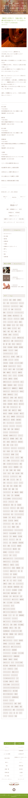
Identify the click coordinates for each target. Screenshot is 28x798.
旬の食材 (5, 410)
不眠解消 (20, 612)
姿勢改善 (8, 325)
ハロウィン (5, 555)
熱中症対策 (21, 542)
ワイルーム (20, 385)
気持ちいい (19, 344)
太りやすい (10, 400)
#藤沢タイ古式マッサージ (10, 219)
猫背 (16, 397)
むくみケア (5, 700)
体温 (20, 451)
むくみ (13, 325)
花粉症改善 (14, 649)
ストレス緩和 (16, 602)
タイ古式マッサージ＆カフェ (12, 463)
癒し (12, 331)
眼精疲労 (5, 350)
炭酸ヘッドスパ (15, 672)
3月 (22, 567)
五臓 (12, 340)
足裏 (15, 703)
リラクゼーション (13, 407)
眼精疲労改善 (16, 586)
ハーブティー (5, 571)
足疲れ (4, 318)
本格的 (4, 315)
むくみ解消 (5, 681)
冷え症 (21, 325)
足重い (15, 385)
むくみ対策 (20, 375)
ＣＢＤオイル (10, 668)
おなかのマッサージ (19, 340)
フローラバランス (6, 492)
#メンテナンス (20, 222)
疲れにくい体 (15, 596)
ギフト (22, 460)
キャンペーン (11, 539)
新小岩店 (6, 236)
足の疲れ (15, 659)
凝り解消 (5, 615)
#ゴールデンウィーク (9, 222)
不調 (16, 716)
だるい (16, 394)
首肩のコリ (12, 681)
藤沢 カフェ (6, 624)
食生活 (4, 404)
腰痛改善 (21, 388)
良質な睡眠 (17, 495)
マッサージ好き (15, 561)
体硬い (4, 331)
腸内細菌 (12, 438)
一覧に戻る (14, 197)
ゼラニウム (5, 426)
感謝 (22, 457)
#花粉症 (17, 212)
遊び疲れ (15, 574)
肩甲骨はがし (10, 394)
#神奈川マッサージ (14, 216)
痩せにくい (16, 400)
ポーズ (16, 451)
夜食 (19, 549)
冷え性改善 (10, 347)
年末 (12, 706)
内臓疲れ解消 (16, 656)
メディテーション (6, 523)
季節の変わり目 (20, 337)
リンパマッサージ (6, 653)
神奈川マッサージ (6, 561)
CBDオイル (5, 533)
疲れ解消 (18, 643)
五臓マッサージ (6, 340)
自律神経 (9, 315)
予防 (8, 407)
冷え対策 (17, 473)
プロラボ (5, 369)
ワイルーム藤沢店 (6, 498)
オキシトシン (13, 448)
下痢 (16, 489)
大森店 (5, 244)
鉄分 (11, 485)
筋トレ (22, 381)
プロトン (19, 366)
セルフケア (11, 350)
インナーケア (10, 322)
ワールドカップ (6, 454)
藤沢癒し (5, 552)
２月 (12, 495)
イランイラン (12, 426)
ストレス (5, 716)
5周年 (18, 526)
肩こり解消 (5, 665)
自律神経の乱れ (15, 697)
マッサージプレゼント (19, 558)
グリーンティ (19, 426)
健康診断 (19, 545)
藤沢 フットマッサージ (16, 646)
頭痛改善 (18, 567)
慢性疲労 (15, 536)
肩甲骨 (4, 394)
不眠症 (4, 429)
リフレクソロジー (20, 709)
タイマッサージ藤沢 (19, 363)
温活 (9, 410)
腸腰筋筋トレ (14, 388)
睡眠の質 (16, 492)
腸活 (4, 312)
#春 (7, 209)
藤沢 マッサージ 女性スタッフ (9, 612)
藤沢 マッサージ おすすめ (9, 608)
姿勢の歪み (21, 511)
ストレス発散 (6, 457)
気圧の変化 (5, 596)
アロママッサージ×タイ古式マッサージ (11, 687)
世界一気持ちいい (6, 337)
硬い (19, 328)
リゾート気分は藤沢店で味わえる (10, 163)
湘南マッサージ (13, 571)
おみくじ (10, 467)
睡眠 (4, 372)
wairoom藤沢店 (12, 533)
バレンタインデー (6, 618)
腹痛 (13, 489)
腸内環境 (21, 347)
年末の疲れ (5, 435)
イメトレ (21, 482)
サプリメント (6, 476)
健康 (9, 545)
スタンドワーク (12, 643)
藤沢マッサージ (6, 356)
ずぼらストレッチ (14, 391)
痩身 (14, 709)
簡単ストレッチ (6, 419)
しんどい (15, 375)
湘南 (21, 463)
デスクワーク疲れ (19, 662)
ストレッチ (10, 318)
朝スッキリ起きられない (8, 694)
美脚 (4, 416)
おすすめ (16, 359)
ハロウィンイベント (15, 684)
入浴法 (8, 495)
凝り (4, 441)
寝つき (17, 681)
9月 (13, 583)
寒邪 (20, 485)
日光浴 (8, 451)
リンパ (16, 353)
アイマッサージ (20, 665)
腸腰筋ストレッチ (6, 388)
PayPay (17, 564)
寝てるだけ (21, 404)
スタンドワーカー (14, 306)
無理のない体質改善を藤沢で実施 (10, 180)
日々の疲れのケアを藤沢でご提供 (10, 176)
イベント (17, 552)
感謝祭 (13, 526)
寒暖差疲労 (16, 467)
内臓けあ (10, 659)
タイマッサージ (6, 675)
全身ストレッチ (6, 662)
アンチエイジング (6, 697)
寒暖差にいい (6, 564)
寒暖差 (21, 492)
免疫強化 (5, 643)
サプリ (4, 322)
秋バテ (4, 545)
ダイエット (11, 716)
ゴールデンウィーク (7, 577)
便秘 (8, 445)
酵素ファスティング (7, 381)
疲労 (4, 445)
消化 (13, 523)
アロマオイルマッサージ (8, 353)
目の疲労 (5, 334)
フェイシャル (6, 508)
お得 (17, 539)
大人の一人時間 (6, 684)
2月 (17, 615)
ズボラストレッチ (20, 416)
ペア (17, 678)
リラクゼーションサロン (17, 498)
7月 (7, 580)
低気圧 (10, 583)
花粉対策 (21, 640)
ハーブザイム (5, 574)
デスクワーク (16, 318)
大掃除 (11, 470)
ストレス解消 (9, 602)
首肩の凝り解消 (13, 665)
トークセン (14, 328)
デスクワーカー (6, 306)
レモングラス (18, 422)
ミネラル (15, 640)
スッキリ (5, 309)
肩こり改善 (15, 690)
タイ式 (16, 511)
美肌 (9, 429)
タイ (19, 331)
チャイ (9, 526)
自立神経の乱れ (6, 631)
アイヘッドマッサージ (19, 514)
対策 (7, 470)
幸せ (4, 451)
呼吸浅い (21, 391)
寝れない (5, 375)
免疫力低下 (20, 441)
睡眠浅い (8, 372)
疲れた (22, 508)
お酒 (11, 624)
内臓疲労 (16, 706)
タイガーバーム (18, 309)
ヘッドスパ (8, 590)
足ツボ (12, 605)
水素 (16, 634)
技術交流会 (15, 542)
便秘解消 (5, 659)
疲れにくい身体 (6, 593)
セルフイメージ (6, 511)
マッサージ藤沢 (20, 369)
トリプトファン (6, 448)
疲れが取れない (16, 315)
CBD (10, 596)
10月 (10, 555)
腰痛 (16, 331)
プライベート (11, 501)
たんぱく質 (10, 520)
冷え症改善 (14, 590)
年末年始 (5, 467)
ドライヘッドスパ (6, 672)
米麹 (20, 476)
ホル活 (11, 445)
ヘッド (4, 668)
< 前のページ (5, 197)
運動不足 (10, 378)
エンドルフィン (21, 448)
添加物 (15, 624)
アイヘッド (21, 303)
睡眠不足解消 (13, 593)
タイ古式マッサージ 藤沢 (16, 631)
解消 (4, 407)
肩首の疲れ (19, 419)
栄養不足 (16, 520)
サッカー (12, 457)
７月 (10, 536)
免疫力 (8, 441)
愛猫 (12, 504)
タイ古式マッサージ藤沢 (17, 621)
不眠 (16, 627)
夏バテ (15, 580)
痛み (9, 344)
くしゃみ (14, 337)
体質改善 (15, 192)
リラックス (5, 713)
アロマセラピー (6, 605)
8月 (10, 542)
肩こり (16, 322)
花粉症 (13, 567)
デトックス (12, 479)
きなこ (9, 473)
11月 (19, 593)
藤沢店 (2, 192)
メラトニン (20, 435)
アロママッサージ (13, 303)
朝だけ (10, 369)
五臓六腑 (5, 366)
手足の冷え (5, 363)
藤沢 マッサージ (6, 621)
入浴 (4, 495)
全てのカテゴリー (8, 233)
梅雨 (4, 580)
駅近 (10, 300)
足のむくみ (5, 536)
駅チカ (4, 328)
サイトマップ (21, 779)
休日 (16, 501)
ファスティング (10, 312)
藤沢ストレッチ (6, 646)
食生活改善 (10, 404)
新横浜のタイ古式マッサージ (10, 246)
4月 (18, 571)
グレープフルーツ (10, 422)
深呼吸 (11, 397)
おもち (4, 473)
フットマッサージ (19, 583)
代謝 (12, 429)
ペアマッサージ (14, 675)
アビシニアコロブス (18, 530)
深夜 (8, 303)
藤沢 (21, 706)
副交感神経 (5, 627)
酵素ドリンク (6, 438)
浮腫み (21, 306)
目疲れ (10, 334)
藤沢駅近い (17, 429)
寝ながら (15, 404)
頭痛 (12, 309)
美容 (13, 473)
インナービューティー (19, 312)
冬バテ (16, 445)
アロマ (20, 713)
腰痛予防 (13, 416)
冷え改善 (11, 363)
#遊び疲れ (21, 219)
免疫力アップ (13, 441)
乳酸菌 (22, 318)
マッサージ (5, 300)
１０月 (4, 586)
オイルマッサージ (6, 599)
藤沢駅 (9, 328)
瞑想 (8, 485)
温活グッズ (14, 410)
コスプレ (14, 555)
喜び (4, 485)
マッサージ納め (6, 706)
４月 (9, 517)
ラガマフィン (12, 508)
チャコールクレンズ (7, 549)
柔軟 (4, 602)
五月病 (14, 577)
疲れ (12, 192)
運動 (4, 463)
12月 (21, 596)
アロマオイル (15, 334)
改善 (4, 325)
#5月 (20, 209)
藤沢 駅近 (5, 634)
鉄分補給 (15, 485)
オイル (12, 662)
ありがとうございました (8, 530)
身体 (4, 482)
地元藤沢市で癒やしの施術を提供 (10, 167)
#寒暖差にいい (14, 209)
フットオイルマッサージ (8, 703)
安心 (12, 514)
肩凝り (17, 438)
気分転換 (5, 517)
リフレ (10, 615)
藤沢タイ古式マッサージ (8, 558)
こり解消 (20, 590)
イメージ (15, 482)
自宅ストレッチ (6, 391)
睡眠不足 (20, 372)
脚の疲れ (13, 419)
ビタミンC (5, 539)
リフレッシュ (9, 482)
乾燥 (8, 479)
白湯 (16, 523)
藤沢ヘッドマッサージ (7, 640)
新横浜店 (6, 241)
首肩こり (11, 627)
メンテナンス (11, 552)
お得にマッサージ (6, 567)
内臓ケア (5, 583)
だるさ (17, 454)
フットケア (12, 700)
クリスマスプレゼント (14, 432)
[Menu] (25, 3)
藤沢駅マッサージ (13, 435)
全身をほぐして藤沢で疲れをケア (10, 172)
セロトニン (14, 372)
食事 (4, 479)
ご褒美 (8, 460)
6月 (19, 523)
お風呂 (16, 350)
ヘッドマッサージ (20, 577)
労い (4, 460)
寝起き (16, 694)
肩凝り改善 (10, 586)
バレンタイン (14, 618)
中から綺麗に (20, 624)
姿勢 (18, 508)
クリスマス (5, 432)
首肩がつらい (6, 397)
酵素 (14, 369)
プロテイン (5, 542)
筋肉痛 (12, 454)
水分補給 (5, 359)
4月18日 (5, 520)
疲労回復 (10, 413)
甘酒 (22, 473)
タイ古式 (19, 580)
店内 (15, 470)
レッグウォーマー (13, 476)
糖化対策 (14, 549)
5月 (11, 574)
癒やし (6, 192)
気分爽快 (19, 517)
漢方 (9, 489)
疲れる (21, 400)
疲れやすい (20, 397)
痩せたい (21, 413)
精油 (4, 637)
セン (11, 580)
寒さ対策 (5, 489)
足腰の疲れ (10, 385)
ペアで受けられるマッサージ (9, 678)
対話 (12, 511)
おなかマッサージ (12, 366)
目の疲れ (15, 378)
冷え (17, 325)
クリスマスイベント (15, 460)
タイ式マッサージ (10, 637)
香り (4, 422)
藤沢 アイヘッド (6, 649)
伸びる (13, 344)
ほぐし (9, 192)
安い (4, 303)
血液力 (4, 400)
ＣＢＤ (16, 668)
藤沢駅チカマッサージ (7, 656)
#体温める (11, 212)
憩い (22, 586)
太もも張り (16, 413)
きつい (10, 375)
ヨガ (12, 451)
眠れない (5, 413)
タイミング (11, 359)
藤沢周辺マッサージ (7, 690)
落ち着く (13, 356)
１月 (21, 467)
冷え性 (4, 347)
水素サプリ (20, 634)
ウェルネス (13, 545)
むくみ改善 (14, 653)
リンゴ (4, 526)
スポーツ (17, 457)
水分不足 (5, 378)
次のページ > (22, 197)
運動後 (19, 410)
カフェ (11, 713)
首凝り (20, 322)
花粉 (19, 627)
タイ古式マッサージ (7, 709)
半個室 (18, 356)
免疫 (21, 438)
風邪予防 (21, 599)
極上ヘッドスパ (15, 599)
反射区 (19, 703)
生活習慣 (19, 504)
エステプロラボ (16, 381)
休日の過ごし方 (6, 504)
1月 (13, 615)
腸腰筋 (4, 385)
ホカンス (5, 501)
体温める (12, 564)
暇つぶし (14, 517)
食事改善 (11, 634)
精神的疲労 (21, 615)
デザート (19, 533)
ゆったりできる (6, 514)
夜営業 (14, 300)
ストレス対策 (20, 653)
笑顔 (17, 479)
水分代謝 (20, 536)
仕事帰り (19, 300)
